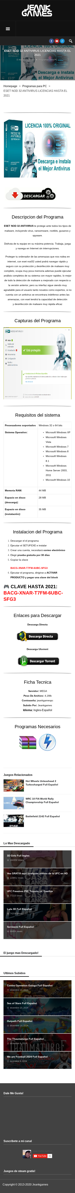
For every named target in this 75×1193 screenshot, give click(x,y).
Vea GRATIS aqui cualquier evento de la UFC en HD (37, 873)
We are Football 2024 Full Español (27, 1056)
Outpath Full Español (19, 1021)
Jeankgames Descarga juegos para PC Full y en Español (37, 10)
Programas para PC (48, 59)
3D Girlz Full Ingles (18, 855)
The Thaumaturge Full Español (25, 1038)
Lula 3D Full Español (19, 909)
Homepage (10, 86)
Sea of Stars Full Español (22, 1003)
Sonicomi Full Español (20, 926)
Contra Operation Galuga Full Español (29, 985)
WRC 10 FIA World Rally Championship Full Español (42, 800)
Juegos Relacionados (17, 774)
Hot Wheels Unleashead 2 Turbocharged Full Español (42, 783)
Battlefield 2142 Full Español (43, 816)
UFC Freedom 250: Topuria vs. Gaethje (30, 891)
